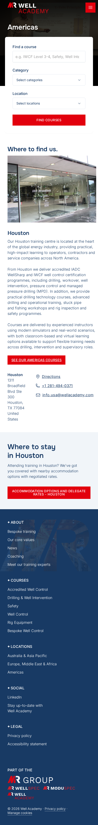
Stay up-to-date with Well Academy (25, 708)
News (12, 548)
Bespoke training (22, 531)
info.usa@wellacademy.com (68, 395)
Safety (13, 606)
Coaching (16, 556)
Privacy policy (20, 735)
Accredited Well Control (28, 589)
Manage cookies (20, 813)
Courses (20, 580)
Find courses (48, 120)
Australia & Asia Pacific (27, 655)
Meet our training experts (29, 564)
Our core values (21, 539)
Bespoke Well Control (26, 630)
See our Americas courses (36, 360)
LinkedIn (15, 697)
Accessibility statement (27, 744)
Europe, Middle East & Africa (32, 664)
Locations (21, 646)
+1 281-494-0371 (57, 385)
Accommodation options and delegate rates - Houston (49, 492)
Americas (15, 672)
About (17, 522)
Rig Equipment (20, 622)
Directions (51, 376)
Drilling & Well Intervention (30, 597)
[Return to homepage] (28, 8)
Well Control (18, 614)
